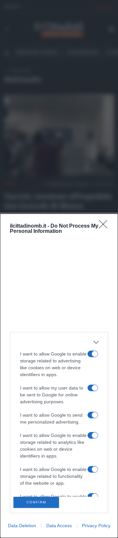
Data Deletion (22, 525)
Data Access (59, 525)
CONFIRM (36, 502)
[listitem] (59, 342)
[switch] (93, 354)
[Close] (105, 226)
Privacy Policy (96, 525)
